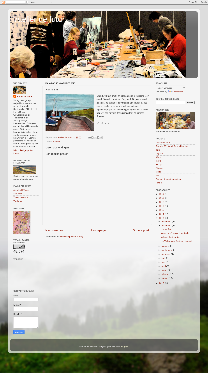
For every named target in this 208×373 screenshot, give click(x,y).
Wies (158, 157)
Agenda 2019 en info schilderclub (172, 146)
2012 (162, 283)
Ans (157, 175)
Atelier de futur (40, 19)
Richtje (159, 164)
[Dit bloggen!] (92, 137)
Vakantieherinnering (170, 237)
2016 (162, 206)
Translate (178, 92)
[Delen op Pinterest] (101, 137)
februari (166, 274)
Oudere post (141, 230)
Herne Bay (166, 229)
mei (164, 262)
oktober (165, 246)
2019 (162, 194)
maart (165, 270)
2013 (162, 218)
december (167, 221)
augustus (166, 254)
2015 (162, 210)
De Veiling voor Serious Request (176, 241)
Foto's (159, 183)
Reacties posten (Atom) (71, 237)
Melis (158, 172)
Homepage (98, 230)
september (167, 250)
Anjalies (159, 153)
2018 (162, 198)
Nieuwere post (54, 230)
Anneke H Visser (21, 190)
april (164, 266)
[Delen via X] (95, 137)
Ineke (158, 161)
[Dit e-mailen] (89, 137)
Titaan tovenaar (20, 197)
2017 (162, 202)
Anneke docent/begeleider (168, 179)
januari (165, 278)
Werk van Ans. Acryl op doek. (175, 233)
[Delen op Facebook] (98, 137)
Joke (158, 150)
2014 (162, 214)
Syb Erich (18, 194)
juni (164, 258)
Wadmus (17, 201)
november (167, 225)
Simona (56, 142)
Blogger (125, 346)
